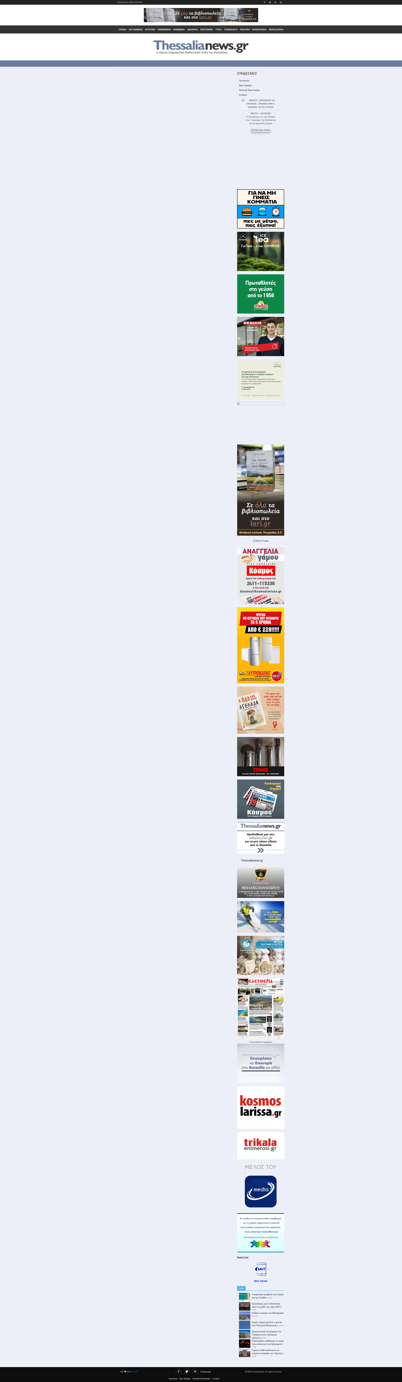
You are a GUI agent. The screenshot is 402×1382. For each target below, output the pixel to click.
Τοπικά (122, 29)
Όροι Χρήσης (245, 85)
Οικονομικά (164, 29)
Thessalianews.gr (252, 860)
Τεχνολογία (230, 29)
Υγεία (218, 29)
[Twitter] (187, 1372)
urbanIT (134, 1372)
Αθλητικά (192, 29)
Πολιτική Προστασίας (249, 90)
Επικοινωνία (206, 1372)
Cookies (243, 95)
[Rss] (195, 1372)
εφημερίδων (268, 1042)
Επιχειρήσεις (259, 29)
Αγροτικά (150, 29)
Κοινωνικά (179, 29)
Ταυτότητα (244, 80)
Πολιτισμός (206, 29)
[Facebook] (179, 1372)
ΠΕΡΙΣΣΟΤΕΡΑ (276, 29)
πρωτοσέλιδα (256, 1042)
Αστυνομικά (135, 29)
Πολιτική (245, 29)
